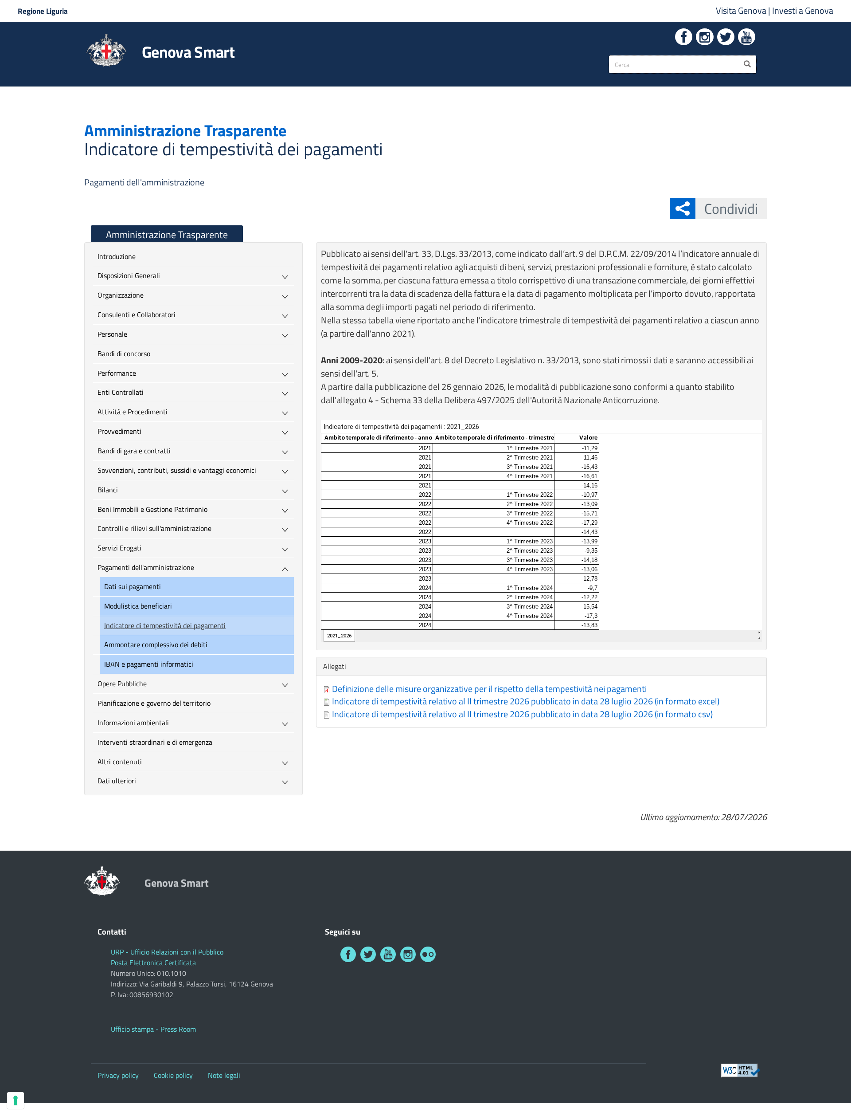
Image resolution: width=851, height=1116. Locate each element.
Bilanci (108, 489)
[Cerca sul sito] (747, 64)
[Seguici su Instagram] (704, 36)
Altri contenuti (120, 761)
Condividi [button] (731, 208)
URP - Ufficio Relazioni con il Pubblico (167, 952)
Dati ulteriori (117, 780)
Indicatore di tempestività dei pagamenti (165, 625)
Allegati (337, 666)
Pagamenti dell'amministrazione (144, 182)
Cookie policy (173, 1075)
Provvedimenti (119, 431)
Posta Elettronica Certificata (153, 962)
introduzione (117, 256)
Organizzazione (121, 295)
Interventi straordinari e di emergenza (155, 742)
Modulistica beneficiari (138, 606)
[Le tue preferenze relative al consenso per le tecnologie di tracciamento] (15, 1100)
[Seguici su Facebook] (683, 36)
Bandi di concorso (124, 353)
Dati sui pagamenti (132, 586)
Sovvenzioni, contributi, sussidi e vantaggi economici (177, 470)
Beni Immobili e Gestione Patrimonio (152, 509)
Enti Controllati (121, 392)
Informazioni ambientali (133, 722)
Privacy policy (118, 1075)
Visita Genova (742, 10)
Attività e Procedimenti (133, 411)
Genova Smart (188, 52)
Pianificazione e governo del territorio (154, 703)
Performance (117, 373)
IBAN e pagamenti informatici (148, 664)
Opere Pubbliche (122, 683)
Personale (112, 334)
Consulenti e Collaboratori (137, 314)
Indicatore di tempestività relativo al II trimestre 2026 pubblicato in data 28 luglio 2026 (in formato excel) (525, 701)
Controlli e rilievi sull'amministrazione (154, 528)
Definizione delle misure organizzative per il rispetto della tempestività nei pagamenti (489, 689)
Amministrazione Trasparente (167, 234)
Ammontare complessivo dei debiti (155, 644)
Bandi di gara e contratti (134, 450)
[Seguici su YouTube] (746, 36)
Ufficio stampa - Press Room (153, 1029)
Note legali (224, 1075)
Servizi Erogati (119, 547)
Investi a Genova (802, 10)
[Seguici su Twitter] (725, 36)
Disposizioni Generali (129, 275)
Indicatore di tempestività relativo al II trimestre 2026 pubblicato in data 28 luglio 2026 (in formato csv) (522, 714)
